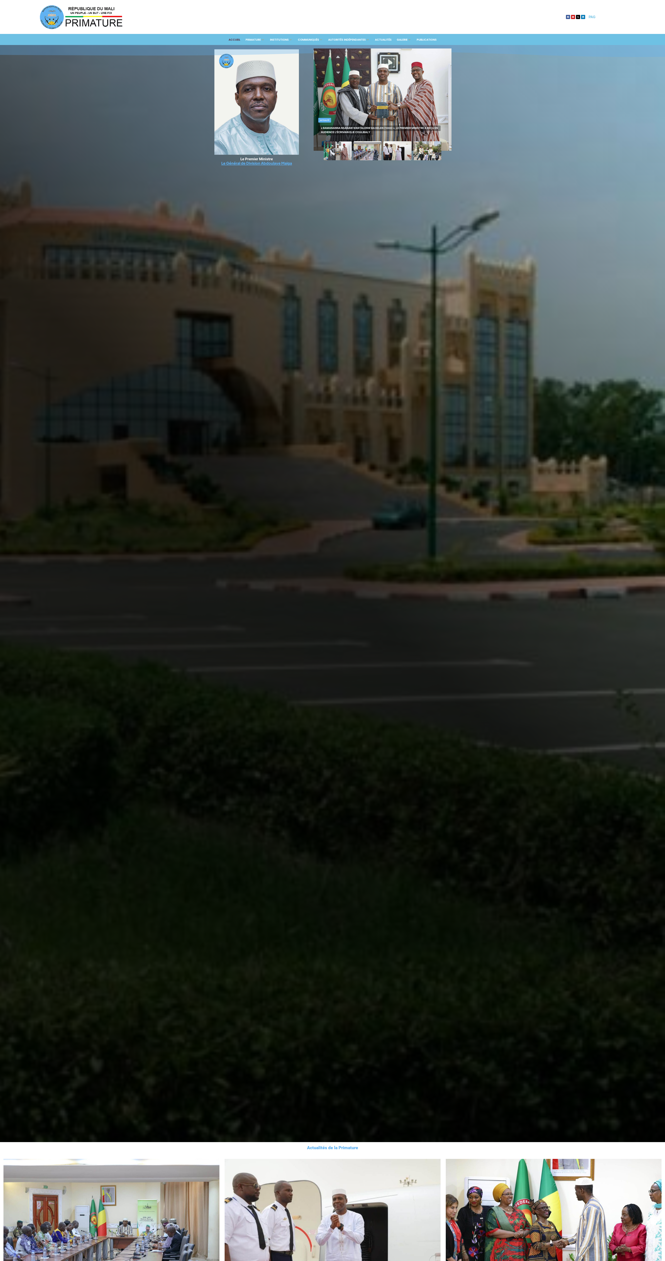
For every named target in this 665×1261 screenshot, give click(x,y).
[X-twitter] (578, 17)
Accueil (234, 40)
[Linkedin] (583, 17)
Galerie (402, 40)
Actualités (383, 40)
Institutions (279, 40)
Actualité (324, 122)
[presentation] (5, 1240)
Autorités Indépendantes (347, 40)
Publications (427, 40)
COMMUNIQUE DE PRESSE (337, 130)
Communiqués (308, 40)
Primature (253, 40)
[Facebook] (568, 17)
